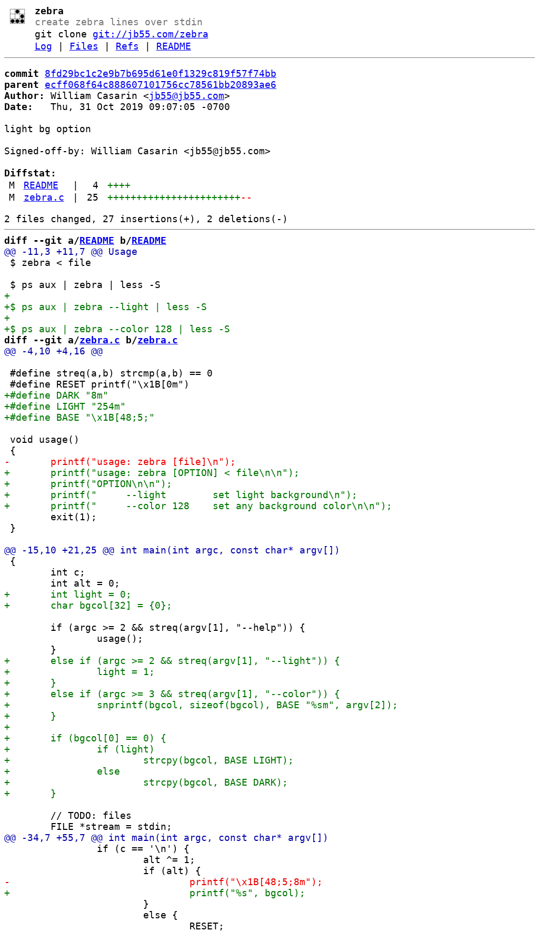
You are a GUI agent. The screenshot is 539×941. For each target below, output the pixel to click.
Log (43, 46)
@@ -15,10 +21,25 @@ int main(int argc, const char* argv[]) (172, 550)
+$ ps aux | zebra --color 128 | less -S (117, 328)
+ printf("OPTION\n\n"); (88, 483)
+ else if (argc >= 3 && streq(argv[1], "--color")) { (172, 693)
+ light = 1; (79, 671)
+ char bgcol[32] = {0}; (88, 605)
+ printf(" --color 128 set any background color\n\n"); (198, 505)
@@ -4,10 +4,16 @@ (53, 350)
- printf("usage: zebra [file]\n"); (120, 461)
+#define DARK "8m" (56, 395)
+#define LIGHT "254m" (65, 406)
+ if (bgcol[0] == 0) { (85, 738)
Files (83, 46)
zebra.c (44, 197)
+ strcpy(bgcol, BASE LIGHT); (149, 760)
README (173, 46)
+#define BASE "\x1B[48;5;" (79, 417)
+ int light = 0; (68, 594)
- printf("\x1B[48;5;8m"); (163, 881)
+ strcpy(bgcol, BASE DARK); (146, 782)
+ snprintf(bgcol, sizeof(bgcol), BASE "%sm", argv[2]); (201, 704)
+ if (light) (79, 749)
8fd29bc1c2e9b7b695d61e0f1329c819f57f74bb (160, 73)
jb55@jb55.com (186, 95)
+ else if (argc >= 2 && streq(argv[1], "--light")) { (172, 660)
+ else (62, 771)
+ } (30, 682)
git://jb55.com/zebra (150, 33)
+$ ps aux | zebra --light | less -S (105, 306)
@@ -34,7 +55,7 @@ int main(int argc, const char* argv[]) (166, 837)
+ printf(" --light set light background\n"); (180, 494)
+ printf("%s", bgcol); (154, 892)
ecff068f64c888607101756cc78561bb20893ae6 (160, 84)
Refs (127, 46)
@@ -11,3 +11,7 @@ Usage (70, 251)
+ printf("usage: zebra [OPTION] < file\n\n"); (152, 472)
